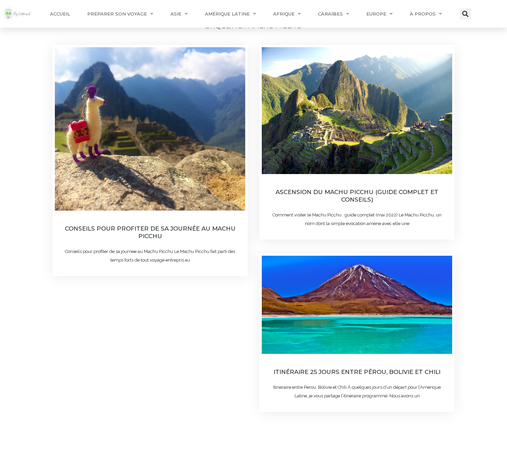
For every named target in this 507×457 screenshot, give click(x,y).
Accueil (60, 14)
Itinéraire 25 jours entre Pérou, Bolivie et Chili (357, 371)
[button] (465, 14)
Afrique (284, 14)
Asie (175, 14)
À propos (423, 14)
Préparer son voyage (117, 14)
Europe (376, 14)
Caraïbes (330, 14)
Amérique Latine (227, 14)
